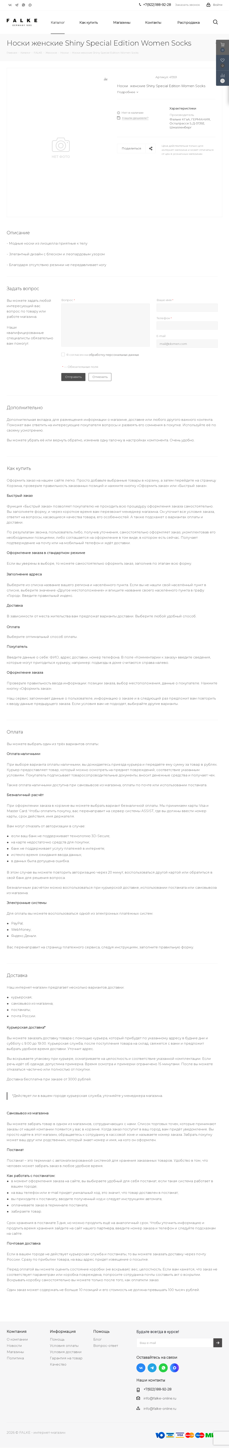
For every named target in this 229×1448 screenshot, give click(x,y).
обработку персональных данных (114, 354)
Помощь (57, 1339)
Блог (97, 1339)
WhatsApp (23, 5)
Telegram (16, 5)
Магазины (15, 1352)
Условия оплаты (64, 1345)
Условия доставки (66, 1352)
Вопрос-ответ (105, 1345)
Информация (63, 1331)
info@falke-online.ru (160, 1398)
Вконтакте (10, 5)
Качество (58, 1364)
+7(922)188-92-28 (158, 1389)
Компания (17, 1331)
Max (30, 5)
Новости (14, 1345)
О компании (17, 1339)
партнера (105, 1228)
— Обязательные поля (80, 367)
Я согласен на (102, 354)
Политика (15, 1358)
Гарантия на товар (66, 1358)
